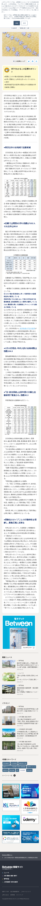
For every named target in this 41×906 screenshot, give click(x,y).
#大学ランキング (31, 766)
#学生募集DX (6, 763)
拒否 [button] (24, 23)
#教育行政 (5, 770)
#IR (17, 770)
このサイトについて (26, 891)
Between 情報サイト (7, 855)
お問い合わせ (5, 895)
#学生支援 (29, 770)
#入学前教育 (14, 763)
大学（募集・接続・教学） (10, 876)
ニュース (6, 873)
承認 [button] (16, 23)
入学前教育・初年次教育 (11, 882)
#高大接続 (12, 770)
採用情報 (12, 895)
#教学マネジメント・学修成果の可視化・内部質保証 (14, 766)
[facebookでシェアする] (32, 61)
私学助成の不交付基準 (27, 328)
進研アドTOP (5, 891)
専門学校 (6, 879)
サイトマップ (19, 895)
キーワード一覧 (7, 775)
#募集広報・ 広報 (24, 28)
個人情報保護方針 (14, 891)
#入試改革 (14, 28)
